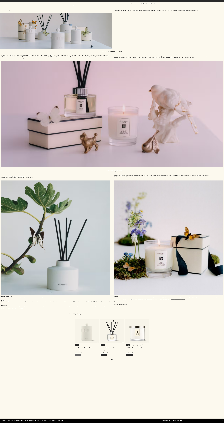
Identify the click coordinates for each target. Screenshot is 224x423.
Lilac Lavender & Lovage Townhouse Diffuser (184, 303)
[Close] (222, 420)
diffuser (21, 174)
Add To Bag (104, 354)
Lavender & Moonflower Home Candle (202, 303)
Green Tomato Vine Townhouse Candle (96, 301)
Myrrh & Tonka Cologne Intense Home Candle (98, 306)
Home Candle (70, 56)
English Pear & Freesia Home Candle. (178, 299)
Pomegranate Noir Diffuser (74, 306)
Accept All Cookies (177, 420)
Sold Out (78, 354)
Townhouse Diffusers (120, 176)
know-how (171, 57)
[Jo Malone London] (72, 5)
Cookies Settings (166, 420)
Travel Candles (21, 56)
